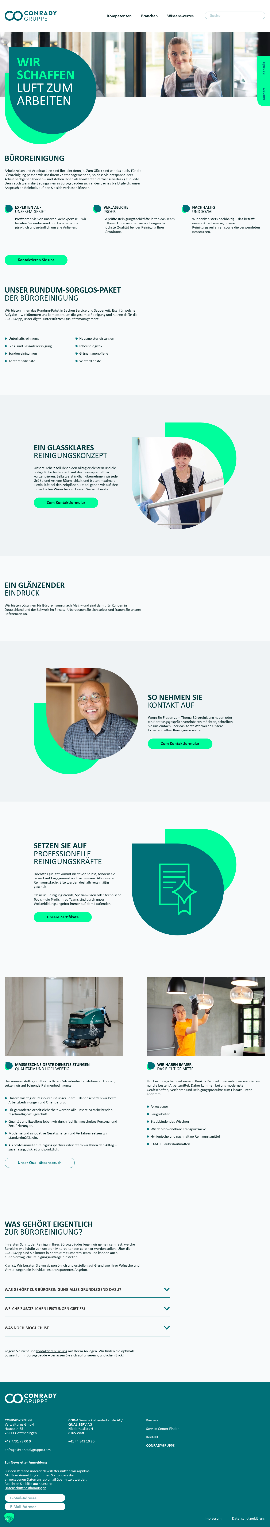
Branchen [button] (149, 15)
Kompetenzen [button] (119, 15)
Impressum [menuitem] (213, 1518)
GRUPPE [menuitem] (160, 1445)
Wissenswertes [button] (180, 15)
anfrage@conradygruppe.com (28, 1449)
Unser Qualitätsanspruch (40, 1162)
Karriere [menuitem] (152, 1420)
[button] (9, 1517)
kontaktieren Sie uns (51, 1351)
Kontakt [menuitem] (152, 1437)
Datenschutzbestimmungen (25, 1487)
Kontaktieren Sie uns (36, 259)
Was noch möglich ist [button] (27, 1328)
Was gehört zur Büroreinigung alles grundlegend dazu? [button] (63, 1289)
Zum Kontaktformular (66, 502)
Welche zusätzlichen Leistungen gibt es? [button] (45, 1308)
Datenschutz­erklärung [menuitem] (248, 1518)
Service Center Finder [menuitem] (162, 1428)
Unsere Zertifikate (63, 916)
